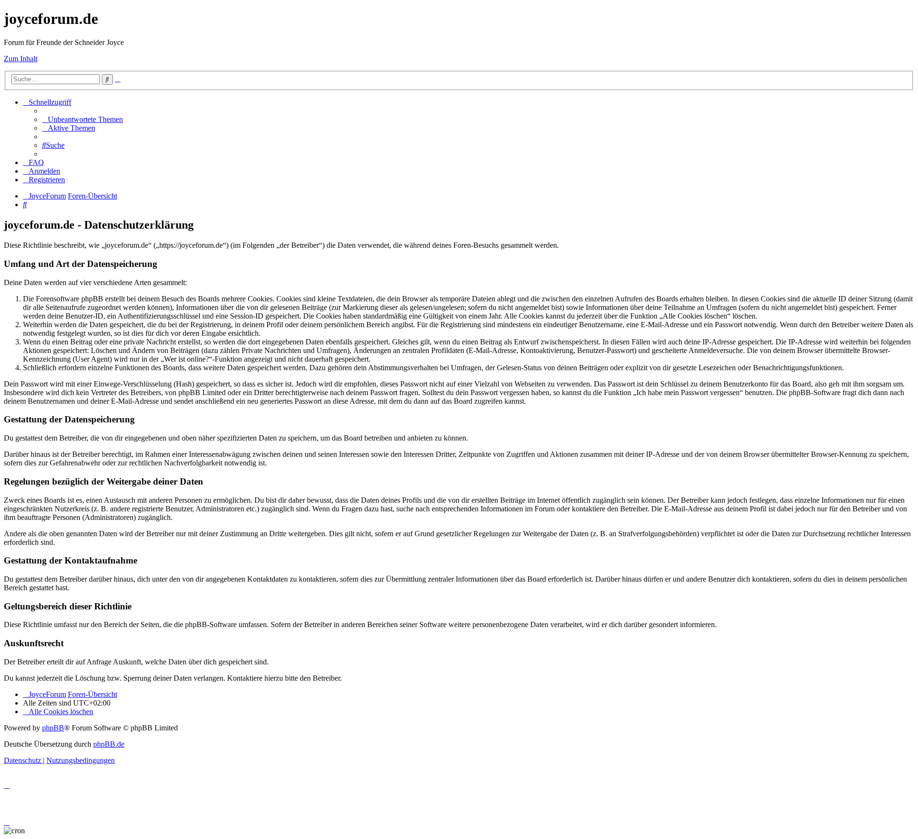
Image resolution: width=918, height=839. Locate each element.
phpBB (53, 728)
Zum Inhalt (20, 59)
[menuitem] (82, 119)
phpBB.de (108, 744)
